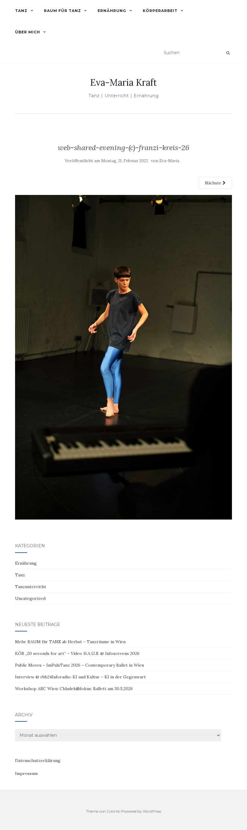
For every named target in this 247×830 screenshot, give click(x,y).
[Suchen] (228, 52)
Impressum (26, 773)
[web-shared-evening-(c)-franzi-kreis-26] (123, 356)
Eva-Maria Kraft (123, 82)
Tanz (20, 575)
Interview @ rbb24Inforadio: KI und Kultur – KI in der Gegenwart (80, 677)
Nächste (214, 183)
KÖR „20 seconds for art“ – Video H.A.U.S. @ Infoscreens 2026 (77, 653)
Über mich (27, 32)
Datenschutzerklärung (38, 760)
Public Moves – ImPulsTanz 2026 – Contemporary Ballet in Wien (79, 665)
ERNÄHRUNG (112, 10)
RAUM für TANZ (62, 10)
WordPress (152, 811)
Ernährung (26, 563)
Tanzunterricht (30, 586)
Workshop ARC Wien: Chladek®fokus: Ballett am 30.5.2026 (74, 688)
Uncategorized (30, 598)
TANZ (21, 10)
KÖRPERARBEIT (160, 10)
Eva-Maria (169, 160)
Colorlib (113, 811)
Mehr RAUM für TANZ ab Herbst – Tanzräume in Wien (70, 641)
